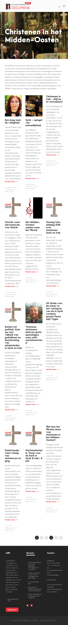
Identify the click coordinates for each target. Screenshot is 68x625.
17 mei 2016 (49, 375)
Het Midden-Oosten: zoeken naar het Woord (33, 226)
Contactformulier (53, 575)
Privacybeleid (51, 580)
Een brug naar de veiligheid (13, 121)
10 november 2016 (10, 292)
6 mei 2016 (49, 507)
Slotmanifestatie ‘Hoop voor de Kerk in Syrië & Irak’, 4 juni (34, 455)
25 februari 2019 (30, 184)
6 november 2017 (51, 161)
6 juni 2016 (8, 416)
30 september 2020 (10, 187)
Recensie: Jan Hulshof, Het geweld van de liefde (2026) (34, 589)
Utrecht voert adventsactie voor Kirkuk (12, 225)
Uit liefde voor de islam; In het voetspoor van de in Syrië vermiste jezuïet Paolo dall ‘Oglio (54, 311)
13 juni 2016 (49, 292)
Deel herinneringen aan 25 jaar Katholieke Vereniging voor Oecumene (34, 566)
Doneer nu (12, 610)
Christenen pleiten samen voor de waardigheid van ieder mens (34, 575)
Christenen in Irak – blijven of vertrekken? (54, 99)
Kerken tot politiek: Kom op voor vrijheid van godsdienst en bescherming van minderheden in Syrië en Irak (13, 337)
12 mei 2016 (29, 497)
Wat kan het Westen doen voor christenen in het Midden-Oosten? (53, 433)
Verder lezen (10, 182)
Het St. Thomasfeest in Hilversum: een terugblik (34, 596)
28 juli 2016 (29, 278)
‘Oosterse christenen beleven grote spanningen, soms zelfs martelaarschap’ (34, 335)
